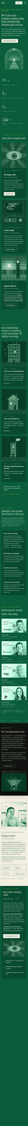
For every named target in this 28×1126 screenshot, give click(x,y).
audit (7, 585)
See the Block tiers (10, 305)
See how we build (10, 249)
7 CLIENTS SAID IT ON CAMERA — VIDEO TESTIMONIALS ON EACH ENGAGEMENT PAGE (13, 712)
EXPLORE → (7, 383)
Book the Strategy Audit (10, 40)
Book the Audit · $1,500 (11, 936)
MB (2, 3)
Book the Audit (9, 193)
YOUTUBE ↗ (21, 878)
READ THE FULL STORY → (8, 878)
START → (19, 2)
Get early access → (9, 766)
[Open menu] (25, 2)
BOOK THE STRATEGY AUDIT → (12, 494)
